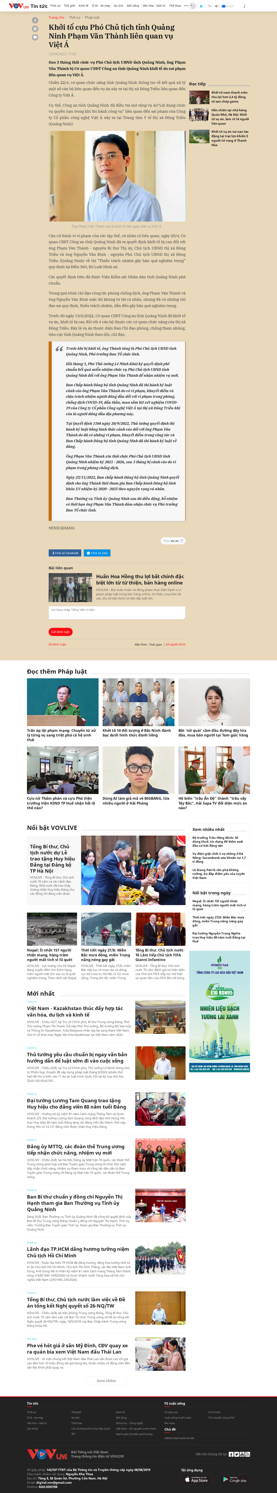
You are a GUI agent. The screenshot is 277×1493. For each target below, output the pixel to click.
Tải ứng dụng (192, 1470)
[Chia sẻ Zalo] (35, 29)
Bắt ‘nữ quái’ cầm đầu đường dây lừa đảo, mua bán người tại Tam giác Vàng (213, 732)
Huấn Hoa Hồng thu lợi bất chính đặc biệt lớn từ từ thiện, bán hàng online (140, 579)
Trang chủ (56, 17)
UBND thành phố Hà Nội (179, 1438)
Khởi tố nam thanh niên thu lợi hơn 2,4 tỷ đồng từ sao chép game (230, 96)
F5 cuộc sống (174, 1403)
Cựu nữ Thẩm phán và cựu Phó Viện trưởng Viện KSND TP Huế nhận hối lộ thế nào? (61, 803)
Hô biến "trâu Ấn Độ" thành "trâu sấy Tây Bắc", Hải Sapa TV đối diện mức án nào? (212, 803)
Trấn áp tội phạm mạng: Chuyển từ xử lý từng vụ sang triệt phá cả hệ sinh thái (61, 735)
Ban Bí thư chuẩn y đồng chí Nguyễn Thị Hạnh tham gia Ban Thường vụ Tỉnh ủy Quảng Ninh (74, 1203)
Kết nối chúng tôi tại (211, 1454)
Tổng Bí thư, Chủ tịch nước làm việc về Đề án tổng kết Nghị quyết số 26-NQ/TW (76, 1302)
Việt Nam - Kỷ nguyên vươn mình (136, 1428)
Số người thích (176, 644)
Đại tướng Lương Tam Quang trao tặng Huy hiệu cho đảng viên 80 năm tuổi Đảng (76, 1103)
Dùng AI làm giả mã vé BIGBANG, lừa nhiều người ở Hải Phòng (136, 800)
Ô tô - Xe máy (101, 5)
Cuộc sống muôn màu (177, 1417)
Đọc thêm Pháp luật (57, 671)
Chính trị (32, 1002)
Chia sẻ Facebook (66, 553)
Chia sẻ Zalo (99, 553)
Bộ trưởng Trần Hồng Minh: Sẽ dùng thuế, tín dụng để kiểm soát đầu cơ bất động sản (217, 842)
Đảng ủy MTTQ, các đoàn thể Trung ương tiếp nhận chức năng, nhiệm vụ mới (76, 1149)
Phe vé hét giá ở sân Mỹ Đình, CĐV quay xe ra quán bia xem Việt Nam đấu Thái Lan (77, 1348)
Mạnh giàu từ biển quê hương (134, 1434)
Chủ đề (170, 1429)
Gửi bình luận (60, 632)
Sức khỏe (32, 1428)
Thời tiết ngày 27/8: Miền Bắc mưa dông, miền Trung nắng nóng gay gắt (105, 955)
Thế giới (69, 5)
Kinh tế (83, 5)
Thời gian (155, 644)
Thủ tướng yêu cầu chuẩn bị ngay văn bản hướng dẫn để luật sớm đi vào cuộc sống (77, 1057)
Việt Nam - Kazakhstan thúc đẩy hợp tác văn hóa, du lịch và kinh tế (75, 1011)
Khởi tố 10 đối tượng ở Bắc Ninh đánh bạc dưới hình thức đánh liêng (137, 732)
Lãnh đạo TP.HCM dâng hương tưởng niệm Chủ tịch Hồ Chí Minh (78, 1252)
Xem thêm (106, 1380)
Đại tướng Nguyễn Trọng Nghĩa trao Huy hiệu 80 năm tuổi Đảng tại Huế (218, 937)
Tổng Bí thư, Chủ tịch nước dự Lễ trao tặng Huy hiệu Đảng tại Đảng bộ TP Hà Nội (52, 858)
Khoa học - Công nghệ (129, 1423)
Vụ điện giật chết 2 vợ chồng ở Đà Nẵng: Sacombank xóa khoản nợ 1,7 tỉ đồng (219, 858)
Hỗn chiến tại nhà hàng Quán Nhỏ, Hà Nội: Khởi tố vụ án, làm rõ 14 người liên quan (230, 116)
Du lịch (118, 5)
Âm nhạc (169, 1423)
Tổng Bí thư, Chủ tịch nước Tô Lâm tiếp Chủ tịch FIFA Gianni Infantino (159, 955)
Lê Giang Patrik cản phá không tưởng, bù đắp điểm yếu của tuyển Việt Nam (218, 874)
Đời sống (133, 5)
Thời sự (55, 5)
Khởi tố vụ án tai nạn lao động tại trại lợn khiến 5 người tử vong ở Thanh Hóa (230, 138)
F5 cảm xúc (171, 1412)
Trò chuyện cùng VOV (221, 1417)
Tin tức (32, 1403)
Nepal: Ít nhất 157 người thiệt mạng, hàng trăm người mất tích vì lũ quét (49, 955)
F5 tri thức (214, 1412)
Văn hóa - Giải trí (154, 5)
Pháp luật (92, 17)
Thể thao (175, 5)
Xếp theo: (141, 644)
